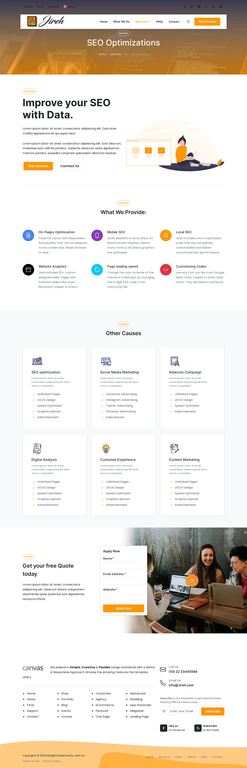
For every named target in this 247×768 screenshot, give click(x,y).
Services (115, 54)
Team (178, 757)
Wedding (136, 699)
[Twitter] (191, 7)
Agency (101, 699)
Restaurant (138, 693)
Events (66, 711)
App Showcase (140, 705)
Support (33, 711)
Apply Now (123, 608)
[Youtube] (199, 7)
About (31, 699)
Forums (66, 717)
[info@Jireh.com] (220, 7)
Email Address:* (114, 574)
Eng (70, 6)
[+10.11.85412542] (213, 7)
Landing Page (139, 717)
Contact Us (69, 166)
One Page (103, 717)
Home (29, 6)
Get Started (207, 22)
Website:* (110, 590)
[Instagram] (206, 7)
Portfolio (67, 699)
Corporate (103, 693)
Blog (64, 705)
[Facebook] (184, 7)
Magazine (137, 711)
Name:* (108, 558)
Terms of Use (31, 761)
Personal (102, 711)
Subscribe (212, 711)
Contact (53, 6)
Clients (191, 757)
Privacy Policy (52, 761)
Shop (65, 693)
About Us (164, 757)
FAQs (40, 6)
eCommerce (105, 705)
